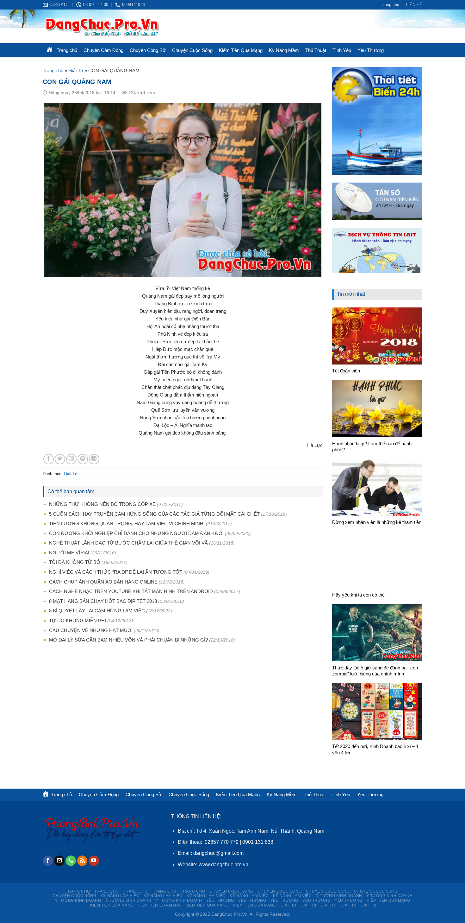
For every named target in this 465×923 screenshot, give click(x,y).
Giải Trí (75, 70)
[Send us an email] (59, 860)
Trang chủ (390, 4)
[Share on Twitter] (60, 459)
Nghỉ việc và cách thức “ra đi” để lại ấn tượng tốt (115, 572)
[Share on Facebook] (48, 459)
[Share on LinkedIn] (94, 459)
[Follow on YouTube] (94, 860)
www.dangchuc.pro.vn (223, 864)
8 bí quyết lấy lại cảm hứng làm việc (97, 610)
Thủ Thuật (315, 50)
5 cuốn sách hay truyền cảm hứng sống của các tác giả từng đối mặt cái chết (154, 514)
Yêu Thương (370, 50)
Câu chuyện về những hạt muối (91, 630)
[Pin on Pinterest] (83, 459)
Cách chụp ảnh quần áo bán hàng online (103, 581)
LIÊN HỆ (414, 4)
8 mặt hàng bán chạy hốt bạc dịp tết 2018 (103, 601)
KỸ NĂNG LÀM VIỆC (120, 896)
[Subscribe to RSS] (82, 860)
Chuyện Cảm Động (103, 50)
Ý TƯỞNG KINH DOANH (339, 896)
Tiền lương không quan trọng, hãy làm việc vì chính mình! (127, 523)
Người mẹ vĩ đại (69, 552)
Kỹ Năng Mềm (284, 50)
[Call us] (70, 860)
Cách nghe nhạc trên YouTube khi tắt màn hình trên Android (131, 591)
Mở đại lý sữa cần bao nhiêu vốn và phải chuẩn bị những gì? (128, 639)
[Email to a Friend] (71, 459)
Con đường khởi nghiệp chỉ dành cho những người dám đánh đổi (136, 533)
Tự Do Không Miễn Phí (77, 620)
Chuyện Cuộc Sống (192, 50)
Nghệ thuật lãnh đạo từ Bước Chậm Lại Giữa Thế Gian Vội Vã (128, 542)
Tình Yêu (341, 50)
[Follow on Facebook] (48, 860)
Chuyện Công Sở (148, 50)
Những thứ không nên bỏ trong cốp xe (102, 504)
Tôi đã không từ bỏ (74, 562)
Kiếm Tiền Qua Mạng (241, 50)
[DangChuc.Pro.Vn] (119, 26)
